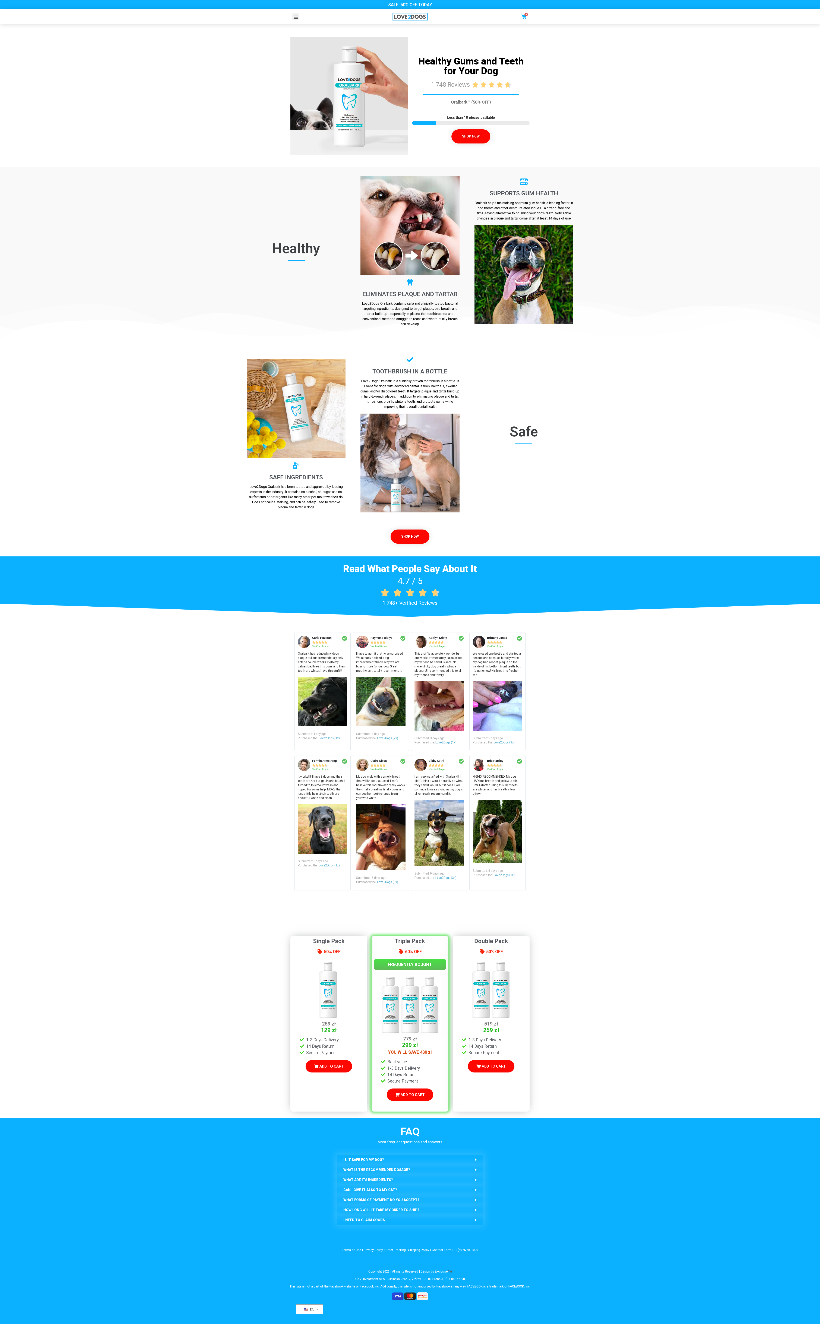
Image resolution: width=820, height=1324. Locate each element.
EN (311, 1309)
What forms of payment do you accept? (381, 1200)
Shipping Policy (418, 1250)
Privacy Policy (373, 1250)
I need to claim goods (364, 1220)
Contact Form (441, 1250)
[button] (295, 16)
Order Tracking (395, 1250)
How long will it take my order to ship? (381, 1210)
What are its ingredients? (368, 1180)
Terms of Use (351, 1250)
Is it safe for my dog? (363, 1160)
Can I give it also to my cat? (370, 1190)
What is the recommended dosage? (376, 1170)
